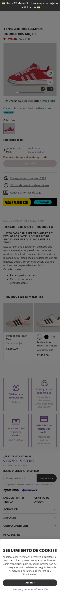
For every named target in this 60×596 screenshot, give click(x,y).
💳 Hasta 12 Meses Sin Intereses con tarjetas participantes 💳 (30, 5)
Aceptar (30, 582)
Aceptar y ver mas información (30, 589)
